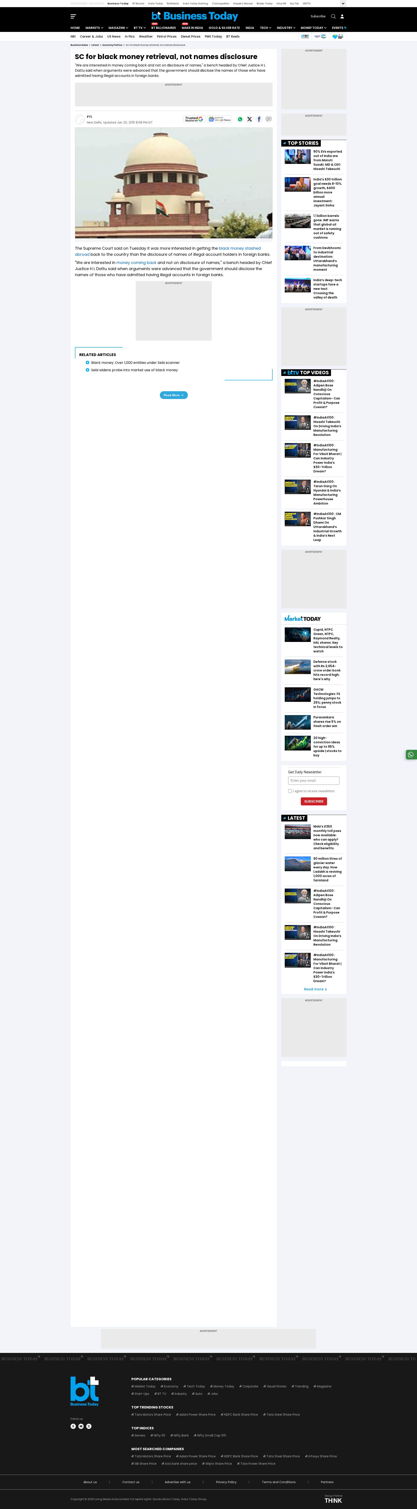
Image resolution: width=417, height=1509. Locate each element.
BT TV (138, 28)
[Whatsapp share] (240, 119)
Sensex (140, 1435)
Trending (301, 1386)
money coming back (136, 262)
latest (95, 45)
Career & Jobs (91, 36)
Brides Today (265, 3)
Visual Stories (276, 1386)
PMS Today (213, 36)
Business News (79, 45)
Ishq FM (281, 3)
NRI (73, 36)
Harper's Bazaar (243, 3)
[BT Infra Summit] (320, 36)
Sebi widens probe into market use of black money (134, 370)
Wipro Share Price (218, 1463)
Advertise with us (177, 1482)
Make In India (192, 28)
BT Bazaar (138, 3)
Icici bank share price (181, 1463)
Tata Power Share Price (257, 1463)
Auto (198, 1394)
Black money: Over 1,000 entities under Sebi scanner (135, 362)
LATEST (296, 818)
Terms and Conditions (279, 1482)
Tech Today (196, 1386)
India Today (155, 3)
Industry (284, 28)
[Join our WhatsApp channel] (410, 758)
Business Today (118, 3)
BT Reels (233, 36)
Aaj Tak (294, 3)
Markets (93, 28)
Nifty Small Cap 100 (211, 1435)
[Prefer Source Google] (194, 119)
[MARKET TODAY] (303, 619)
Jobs (214, 1394)
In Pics (130, 36)
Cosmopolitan (220, 3)
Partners (327, 1482)
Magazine (117, 28)
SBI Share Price (146, 1463)
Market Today (145, 1386)
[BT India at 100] (305, 36)
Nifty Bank (181, 1435)
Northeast (173, 3)
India (250, 28)
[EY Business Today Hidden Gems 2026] (337, 36)
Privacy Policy (226, 1482)
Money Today (312, 28)
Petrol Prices (167, 36)
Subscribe (318, 16)
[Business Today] (195, 16)
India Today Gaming (195, 3)
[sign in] (342, 16)
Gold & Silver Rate (224, 28)
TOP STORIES (303, 143)
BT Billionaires (163, 28)
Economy (171, 1386)
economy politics (112, 45)
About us (90, 1482)
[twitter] (88, 1426)
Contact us (130, 1482)
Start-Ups (142, 1394)
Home (75, 28)
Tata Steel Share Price (283, 1414)
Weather (146, 36)
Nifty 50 (159, 1435)
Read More (172, 395)
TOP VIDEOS (314, 373)
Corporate (250, 1386)
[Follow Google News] (219, 119)
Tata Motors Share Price (153, 1414)
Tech (264, 28)
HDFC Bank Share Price (241, 1414)
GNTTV (307, 3)
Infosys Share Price (322, 1456)
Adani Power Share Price (197, 1414)
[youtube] (81, 1426)
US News (114, 36)
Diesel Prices (190, 36)
